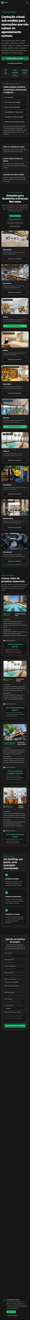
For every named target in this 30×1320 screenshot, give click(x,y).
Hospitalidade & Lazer (15, 219)
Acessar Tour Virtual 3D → (15, 258)
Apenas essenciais (12, 1315)
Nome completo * (8, 953)
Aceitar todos (11, 1311)
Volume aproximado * (9, 992)
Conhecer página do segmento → (15, 564)
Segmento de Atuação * (10, 979)
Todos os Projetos (15, 216)
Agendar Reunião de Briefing (15, 1026)
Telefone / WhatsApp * (10, 966)
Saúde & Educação (15, 226)
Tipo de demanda (8, 1005)
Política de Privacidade (12, 1308)
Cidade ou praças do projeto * (12, 986)
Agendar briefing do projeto (15, 58)
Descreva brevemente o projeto (12, 1012)
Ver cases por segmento (15, 63)
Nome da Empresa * (9, 972)
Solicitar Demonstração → (15, 326)
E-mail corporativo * (9, 959)
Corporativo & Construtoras (15, 223)
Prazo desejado (8, 999)
